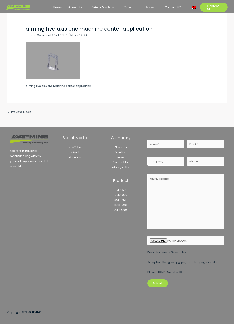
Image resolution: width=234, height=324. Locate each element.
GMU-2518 (120, 200)
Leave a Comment (38, 35)
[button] (214, 7)
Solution (130, 7)
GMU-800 (120, 195)
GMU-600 (120, 190)
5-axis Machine (103, 7)
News (150, 7)
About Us (75, 7)
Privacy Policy (121, 167)
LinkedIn (75, 152)
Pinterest (75, 157)
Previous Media (19, 112)
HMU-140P (120, 205)
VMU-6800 (121, 210)
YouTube (75, 147)
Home (57, 7)
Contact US (173, 7)
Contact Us (121, 162)
